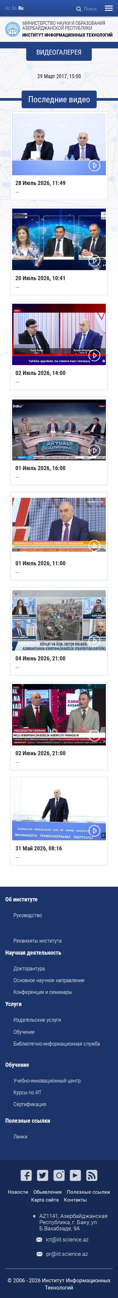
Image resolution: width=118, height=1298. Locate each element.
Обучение (24, 1032)
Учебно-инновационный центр (47, 1080)
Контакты (75, 1200)
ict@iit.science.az (67, 1240)
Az (7, 8)
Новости (18, 1192)
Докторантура (29, 968)
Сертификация (29, 1104)
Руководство (27, 915)
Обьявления (47, 1192)
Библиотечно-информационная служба (56, 1043)
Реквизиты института (37, 940)
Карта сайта (45, 1200)
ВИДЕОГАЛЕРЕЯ (59, 52)
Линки (20, 1136)
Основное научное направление (49, 980)
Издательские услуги (37, 1019)
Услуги (13, 1004)
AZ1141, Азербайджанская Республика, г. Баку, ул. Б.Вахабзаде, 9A (73, 1222)
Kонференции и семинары (42, 992)
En (14, 8)
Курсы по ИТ (27, 1092)
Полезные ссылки (27, 1121)
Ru (20, 8)
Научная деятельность (33, 953)
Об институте (21, 900)
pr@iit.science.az (67, 1254)
